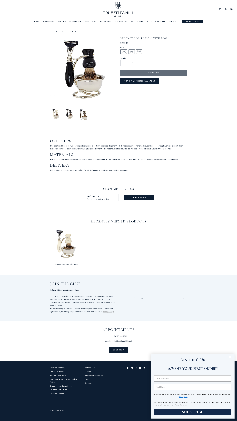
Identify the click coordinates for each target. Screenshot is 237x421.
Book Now (118, 349)
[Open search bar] (220, 9)
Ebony (124, 52)
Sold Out (153, 72)
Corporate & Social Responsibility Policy (63, 380)
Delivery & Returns (57, 371)
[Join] (183, 298)
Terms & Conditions (58, 375)
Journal (88, 371)
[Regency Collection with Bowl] (65, 244)
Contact (173, 21)
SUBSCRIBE (192, 411)
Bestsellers (48, 21)
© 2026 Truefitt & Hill (57, 410)
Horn (139, 52)
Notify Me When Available (139, 81)
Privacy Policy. (183, 396)
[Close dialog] (231, 357)
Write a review (139, 197)
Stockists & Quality (57, 367)
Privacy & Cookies (57, 393)
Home (36, 21)
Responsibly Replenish (94, 375)
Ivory (131, 52)
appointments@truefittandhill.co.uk (118, 341)
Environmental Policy (58, 389)
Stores (87, 379)
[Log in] (225, 9)
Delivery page (121, 170)
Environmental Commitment (61, 386)
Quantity (123, 58)
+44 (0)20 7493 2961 (118, 336)
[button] (55, 113)
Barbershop (90, 367)
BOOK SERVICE (192, 21)
